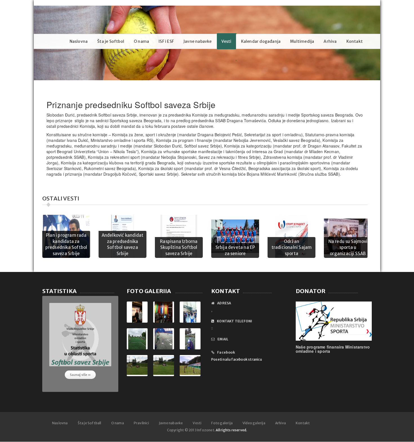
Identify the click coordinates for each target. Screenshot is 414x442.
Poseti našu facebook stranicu (236, 359)
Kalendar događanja (261, 41)
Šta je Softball (89, 423)
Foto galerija (222, 423)
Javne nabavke (197, 41)
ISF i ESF (166, 41)
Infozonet (205, 430)
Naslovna (79, 41)
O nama (141, 41)
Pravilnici (141, 423)
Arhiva (330, 41)
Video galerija (253, 423)
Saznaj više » (80, 375)
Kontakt (354, 41)
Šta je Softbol (110, 41)
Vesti (226, 41)
